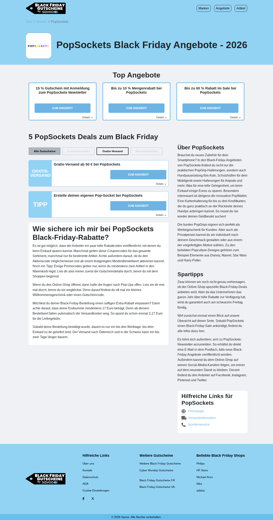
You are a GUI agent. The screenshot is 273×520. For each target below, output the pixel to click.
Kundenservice (198, 424)
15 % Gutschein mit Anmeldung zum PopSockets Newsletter (63, 90)
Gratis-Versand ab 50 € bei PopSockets (87, 164)
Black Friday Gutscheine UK (157, 486)
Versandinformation (201, 418)
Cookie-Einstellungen (96, 490)
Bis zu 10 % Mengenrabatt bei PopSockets (136, 90)
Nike (199, 483)
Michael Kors (204, 477)
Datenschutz (90, 477)
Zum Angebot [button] (62, 108)
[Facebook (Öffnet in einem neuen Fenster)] (83, 498)
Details (86, 117)
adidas (200, 490)
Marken (203, 8)
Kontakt (87, 470)
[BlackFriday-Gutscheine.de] (46, 8)
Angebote (223, 8)
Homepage (195, 411)
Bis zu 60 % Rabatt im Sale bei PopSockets (210, 90)
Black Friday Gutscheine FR (157, 480)
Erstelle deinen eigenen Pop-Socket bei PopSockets (98, 195)
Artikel (240, 8)
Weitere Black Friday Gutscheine (160, 463)
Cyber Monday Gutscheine (156, 470)
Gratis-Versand (113, 151)
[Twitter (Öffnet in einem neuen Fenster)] (92, 498)
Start (29, 21)
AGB (85, 483)
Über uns (88, 463)
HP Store (202, 470)
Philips (200, 463)
